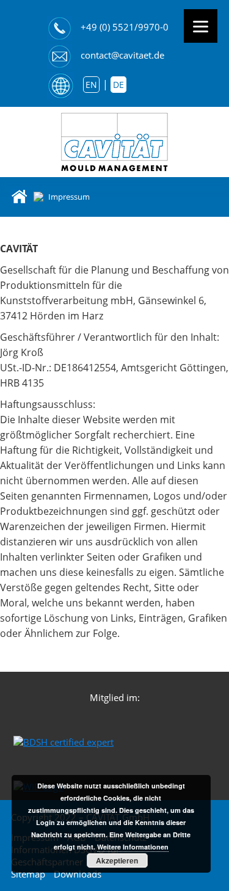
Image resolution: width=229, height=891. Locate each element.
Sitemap (28, 874)
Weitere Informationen (133, 846)
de (118, 84)
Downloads (77, 874)
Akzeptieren (117, 860)
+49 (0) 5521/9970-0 (125, 27)
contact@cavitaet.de (122, 55)
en (91, 84)
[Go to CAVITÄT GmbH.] (19, 196)
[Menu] (200, 26)
